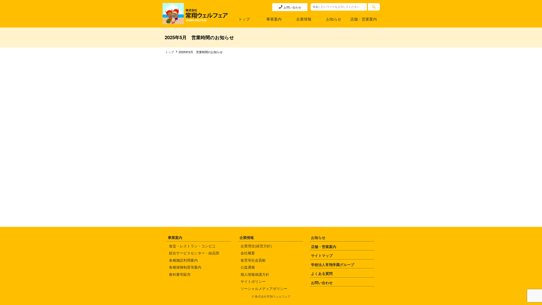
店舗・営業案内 (363, 19)
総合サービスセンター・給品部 (194, 252)
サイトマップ (322, 255)
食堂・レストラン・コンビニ (192, 245)
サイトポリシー (253, 281)
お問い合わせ (292, 7)
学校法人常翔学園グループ (332, 264)
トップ (244, 19)
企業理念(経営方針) (256, 245)
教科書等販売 (180, 274)
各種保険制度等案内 (185, 267)
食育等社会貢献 (253, 260)
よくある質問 (322, 273)
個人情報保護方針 (255, 274)
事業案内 (274, 19)
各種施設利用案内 (183, 260)
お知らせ (333, 19)
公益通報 (248, 267)
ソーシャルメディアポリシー (264, 288)
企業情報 (303, 19)
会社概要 (248, 252)
